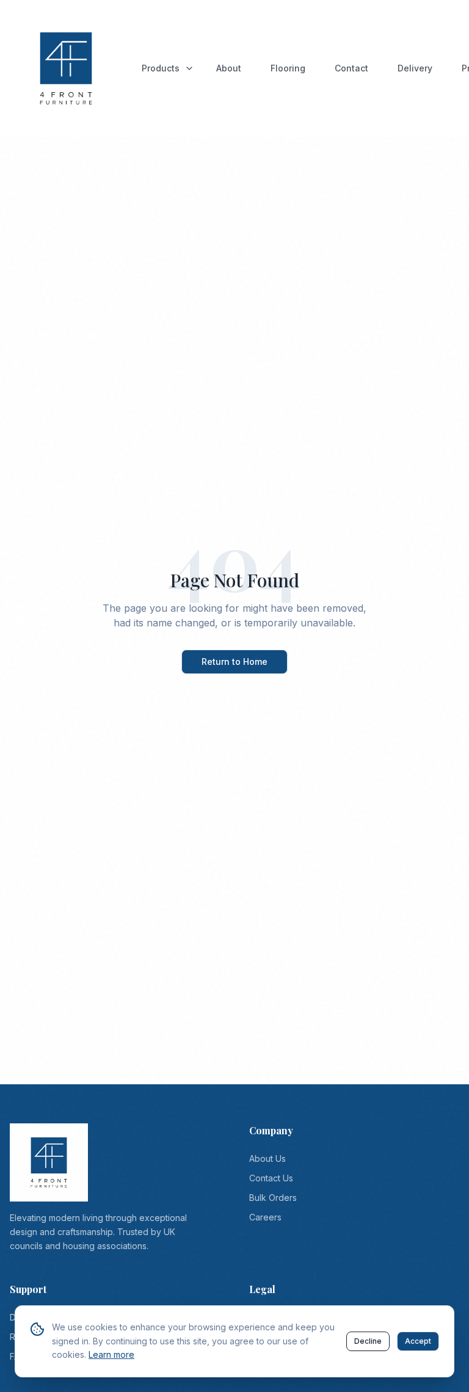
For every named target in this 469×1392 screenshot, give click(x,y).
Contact (351, 68)
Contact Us (271, 1178)
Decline (368, 1341)
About (228, 68)
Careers (265, 1217)
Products (161, 68)
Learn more (111, 1354)
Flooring (288, 68)
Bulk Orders (273, 1197)
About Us (267, 1158)
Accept (418, 1341)
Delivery (415, 68)
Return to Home (234, 661)
